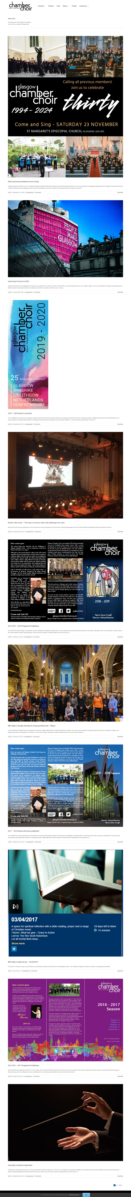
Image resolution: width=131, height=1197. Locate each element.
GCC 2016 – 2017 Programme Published (23, 1065)
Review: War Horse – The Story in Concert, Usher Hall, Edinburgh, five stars (36, 523)
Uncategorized (29, 192)
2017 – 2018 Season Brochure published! (23, 831)
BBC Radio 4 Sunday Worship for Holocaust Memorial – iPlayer (31, 726)
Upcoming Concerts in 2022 (18, 281)
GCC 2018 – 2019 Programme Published (23, 626)
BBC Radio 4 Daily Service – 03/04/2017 (23, 962)
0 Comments (37, 192)
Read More (120, 192)
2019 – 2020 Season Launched (20, 413)
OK (86, 1195)
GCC (10, 192)
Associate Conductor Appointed (20, 1165)
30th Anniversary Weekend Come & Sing (23, 182)
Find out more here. (74, 1195)
